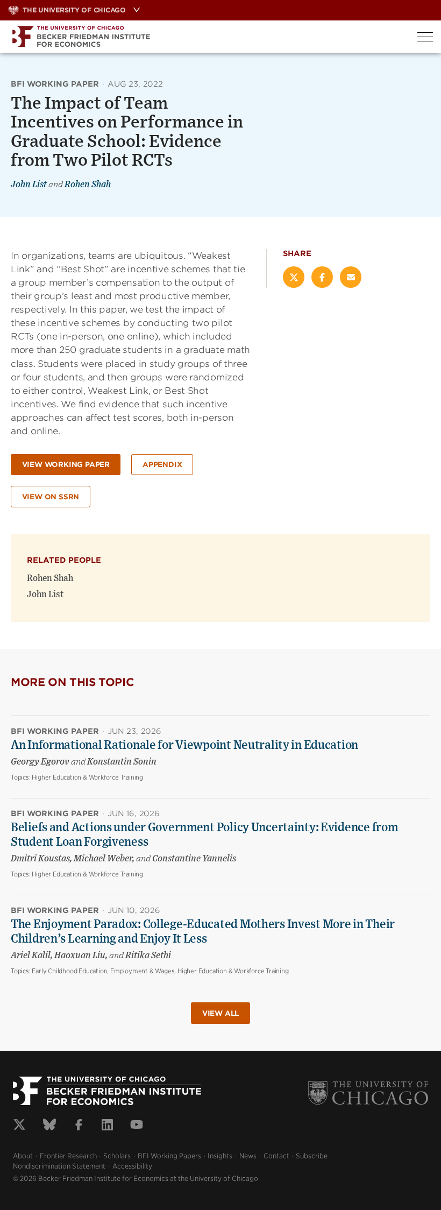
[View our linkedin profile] (107, 1126)
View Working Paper (66, 465)
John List (29, 184)
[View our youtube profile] (136, 1126)
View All (220, 1013)
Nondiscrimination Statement (59, 1166)
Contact (276, 1156)
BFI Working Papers (169, 1156)
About (23, 1156)
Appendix (162, 465)
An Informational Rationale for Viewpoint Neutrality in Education (184, 745)
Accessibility (132, 1166)
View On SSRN (51, 497)
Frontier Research (68, 1156)
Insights (220, 1156)
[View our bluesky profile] (49, 1126)
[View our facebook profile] (78, 1126)
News (248, 1156)
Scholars (117, 1156)
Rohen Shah (88, 184)
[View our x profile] (19, 1126)
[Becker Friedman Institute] (204, 36)
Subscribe (312, 1156)
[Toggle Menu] (425, 37)
